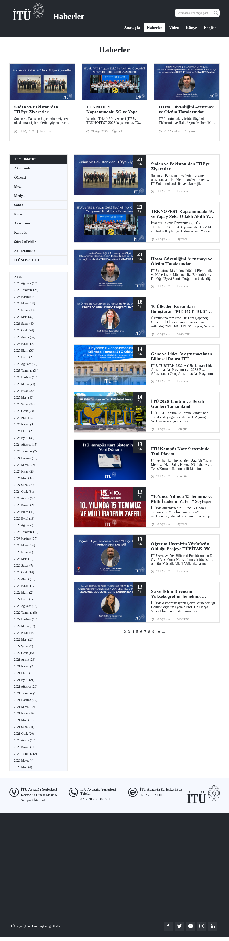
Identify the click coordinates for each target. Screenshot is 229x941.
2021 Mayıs (24, 706)
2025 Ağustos (25, 364)
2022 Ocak (24, 653)
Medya (19, 196)
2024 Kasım (25, 424)
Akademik (22, 168)
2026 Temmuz (26, 290)
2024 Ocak (24, 491)
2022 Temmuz (25, 612)
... (163, 632)
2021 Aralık (24, 659)
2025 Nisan (24, 391)
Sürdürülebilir (25, 242)
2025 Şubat (24, 404)
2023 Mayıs (24, 545)
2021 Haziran (25, 700)
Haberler (154, 27)
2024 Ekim (24, 431)
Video (174, 27)
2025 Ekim (24, 350)
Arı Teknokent (25, 251)
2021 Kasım (25, 666)
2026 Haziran (25, 296)
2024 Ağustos (25, 444)
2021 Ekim (24, 673)
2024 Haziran (25, 458)
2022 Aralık (24, 579)
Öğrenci (20, 177)
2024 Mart (24, 478)
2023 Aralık (24, 498)
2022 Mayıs (24, 626)
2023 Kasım (25, 505)
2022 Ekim (24, 592)
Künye (191, 27)
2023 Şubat (23, 565)
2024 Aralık (24, 417)
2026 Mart (24, 317)
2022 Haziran (25, 619)
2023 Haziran (25, 538)
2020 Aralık (24, 740)
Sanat (18, 205)
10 (158, 632)
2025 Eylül (24, 357)
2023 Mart (24, 559)
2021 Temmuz (26, 693)
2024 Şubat (24, 485)
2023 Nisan (23, 552)
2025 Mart (24, 397)
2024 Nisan (24, 471)
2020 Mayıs (24, 760)
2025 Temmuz (26, 370)
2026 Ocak (24, 330)
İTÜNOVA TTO (26, 260)
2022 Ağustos (25, 606)
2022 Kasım (25, 585)
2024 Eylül (24, 438)
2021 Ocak (24, 733)
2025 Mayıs (24, 384)
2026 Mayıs (24, 303)
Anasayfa (132, 27)
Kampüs (20, 232)
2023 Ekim (24, 512)
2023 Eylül (24, 518)
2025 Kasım (25, 343)
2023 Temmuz (26, 532)
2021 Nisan (24, 713)
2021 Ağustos (25, 686)
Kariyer (20, 214)
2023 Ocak (24, 572)
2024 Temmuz (26, 451)
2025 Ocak (24, 411)
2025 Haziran (25, 377)
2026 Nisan (24, 310)
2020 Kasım (25, 747)
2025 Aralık (24, 337)
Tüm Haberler (25, 159)
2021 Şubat (24, 727)
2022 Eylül (24, 599)
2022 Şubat (23, 646)
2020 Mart (23, 767)
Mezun (19, 186)
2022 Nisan (24, 633)
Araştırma (22, 223)
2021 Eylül (24, 680)
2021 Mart (24, 720)
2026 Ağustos (25, 283)
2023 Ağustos (25, 525)
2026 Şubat (24, 323)
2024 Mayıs (24, 464)
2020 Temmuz (25, 753)
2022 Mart (24, 639)
